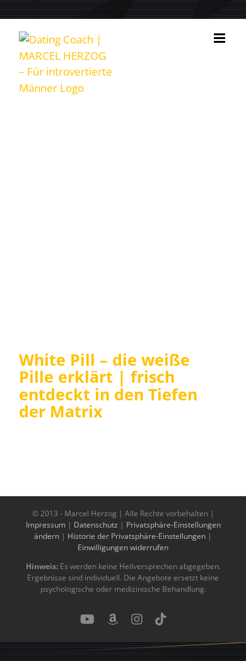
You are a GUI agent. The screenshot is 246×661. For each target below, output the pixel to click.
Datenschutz (96, 524)
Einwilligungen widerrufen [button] (123, 547)
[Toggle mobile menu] (220, 38)
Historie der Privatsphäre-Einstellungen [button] (136, 536)
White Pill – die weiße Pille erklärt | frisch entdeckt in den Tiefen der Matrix (108, 385)
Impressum (46, 524)
